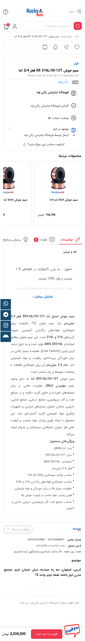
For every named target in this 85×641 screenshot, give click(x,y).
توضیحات (67, 239)
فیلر (76, 63)
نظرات (41, 239)
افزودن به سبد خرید (47, 634)
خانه (77, 36)
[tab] (70, 240)
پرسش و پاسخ (11, 239)
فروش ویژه (66, 36)
